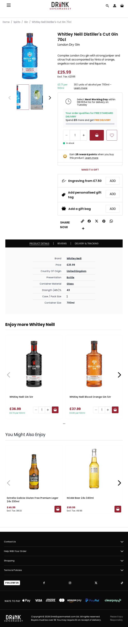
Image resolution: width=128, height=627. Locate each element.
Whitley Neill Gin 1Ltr (21, 397)
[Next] (50, 97)
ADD (113, 181)
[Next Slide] (119, 375)
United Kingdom (76, 271)
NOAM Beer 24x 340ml (80, 498)
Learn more (80, 88)
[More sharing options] (83, 228)
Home (6, 22)
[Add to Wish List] (111, 135)
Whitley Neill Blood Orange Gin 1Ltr (90, 397)
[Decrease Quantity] (66, 135)
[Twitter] (96, 582)
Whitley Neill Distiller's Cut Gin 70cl (51, 22)
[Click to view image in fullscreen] (29, 56)
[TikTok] (122, 582)
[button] (89, 221)
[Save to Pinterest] (104, 221)
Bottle (70, 277)
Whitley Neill (74, 258)
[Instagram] (70, 582)
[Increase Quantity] (83, 135)
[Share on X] (97, 221)
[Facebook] (44, 582)
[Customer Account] (115, 5)
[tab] (63, 423)
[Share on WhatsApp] (111, 221)
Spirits (17, 22)
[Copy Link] (82, 221)
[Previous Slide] (8, 375)
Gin (26, 22)
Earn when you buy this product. (92, 156)
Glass (70, 283)
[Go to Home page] (60, 5)
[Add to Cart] (97, 135)
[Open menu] (8, 5)
